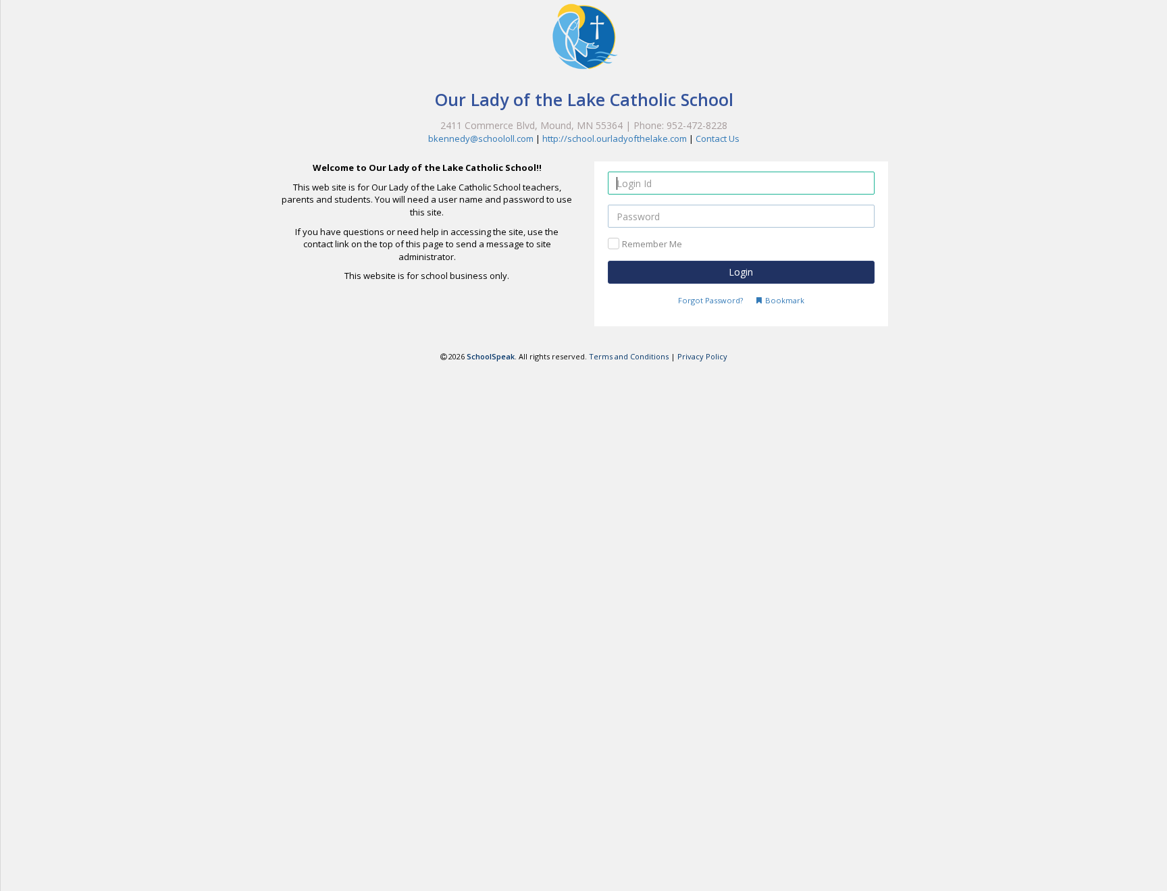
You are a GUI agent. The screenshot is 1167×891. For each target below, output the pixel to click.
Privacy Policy (702, 356)
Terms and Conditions (629, 356)
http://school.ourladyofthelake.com (614, 138)
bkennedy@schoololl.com (481, 138)
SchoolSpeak (491, 356)
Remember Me (652, 244)
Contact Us (718, 138)
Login (741, 271)
